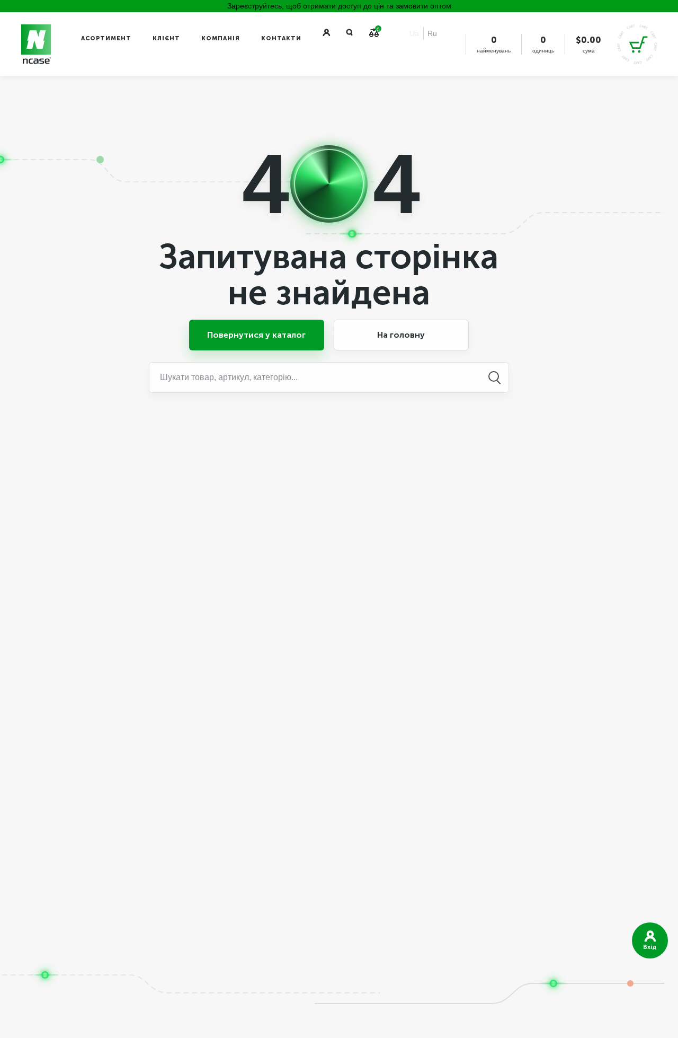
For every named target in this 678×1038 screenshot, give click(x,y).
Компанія (220, 38)
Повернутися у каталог (256, 335)
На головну (401, 335)
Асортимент (106, 38)
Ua (414, 33)
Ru (432, 33)
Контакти (281, 38)
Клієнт (166, 38)
